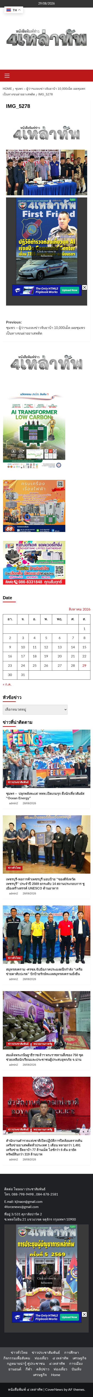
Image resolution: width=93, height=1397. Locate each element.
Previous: (45, 327)
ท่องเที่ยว (41, 1358)
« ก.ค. (7, 684)
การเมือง (76, 1363)
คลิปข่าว (42, 1369)
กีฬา (29, 1369)
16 (10, 656)
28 (73, 665)
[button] (7, 75)
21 (73, 656)
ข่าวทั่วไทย (14, 867)
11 (35, 647)
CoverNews (54, 1389)
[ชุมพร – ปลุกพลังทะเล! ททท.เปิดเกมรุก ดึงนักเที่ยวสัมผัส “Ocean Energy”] (46, 759)
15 (84, 647)
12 (46, 647)
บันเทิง (76, 1369)
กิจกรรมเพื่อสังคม (16, 1358)
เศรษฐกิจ (79, 1358)
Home (55, 1375)
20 (60, 656)
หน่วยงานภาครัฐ (43, 1043)
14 (73, 647)
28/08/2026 (29, 803)
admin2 (13, 803)
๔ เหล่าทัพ (60, 1358)
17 (23, 656)
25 (35, 665)
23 (10, 665)
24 (23, 665)
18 (35, 656)
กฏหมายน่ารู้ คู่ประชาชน (26, 1363)
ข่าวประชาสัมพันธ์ (18, 782)
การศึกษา (71, 1352)
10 (23, 647)
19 (46, 656)
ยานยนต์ (14, 1369)
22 (84, 656)
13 (60, 647)
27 (60, 665)
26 (46, 665)
